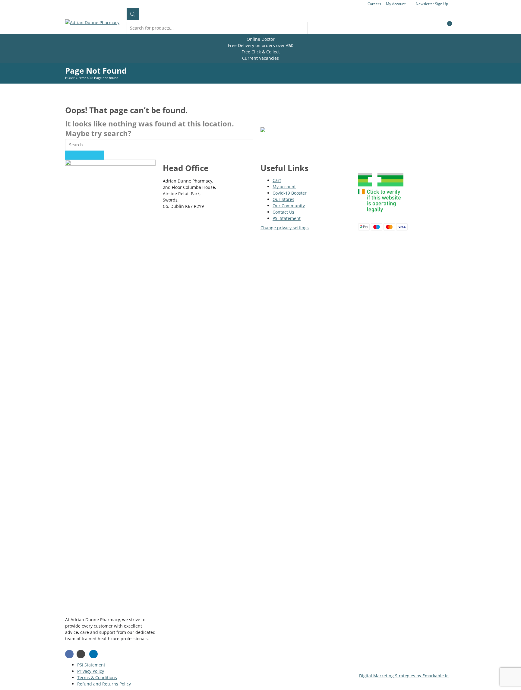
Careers (374, 3)
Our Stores (283, 199)
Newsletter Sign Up (432, 3)
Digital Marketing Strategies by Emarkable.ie (404, 676)
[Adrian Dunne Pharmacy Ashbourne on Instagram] (81, 654)
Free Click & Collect (261, 52)
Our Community (289, 205)
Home (70, 77)
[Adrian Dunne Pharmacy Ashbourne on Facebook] (69, 654)
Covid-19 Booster (290, 193)
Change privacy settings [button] (284, 228)
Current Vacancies (260, 58)
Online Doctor (261, 39)
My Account (396, 3)
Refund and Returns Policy (104, 684)
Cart (277, 180)
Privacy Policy (90, 671)
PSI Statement (287, 218)
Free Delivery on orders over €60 (260, 45)
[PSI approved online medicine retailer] (380, 214)
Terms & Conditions (97, 677)
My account (284, 186)
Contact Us (283, 212)
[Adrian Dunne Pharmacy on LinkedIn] (93, 654)
